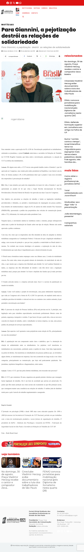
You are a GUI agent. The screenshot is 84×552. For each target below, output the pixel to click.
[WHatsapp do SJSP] (20, 4)
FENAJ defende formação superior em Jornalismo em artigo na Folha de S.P (73, 127)
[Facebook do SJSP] (7, 4)
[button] (26, 16)
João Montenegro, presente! (73, 215)
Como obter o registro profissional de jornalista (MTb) (72, 180)
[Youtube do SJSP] (17, 4)
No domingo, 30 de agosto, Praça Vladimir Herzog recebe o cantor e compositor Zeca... (10, 479)
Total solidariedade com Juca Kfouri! (73, 193)
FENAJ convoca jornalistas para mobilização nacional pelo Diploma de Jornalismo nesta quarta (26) (51, 481)
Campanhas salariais (70, 224)
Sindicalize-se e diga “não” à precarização (71, 204)
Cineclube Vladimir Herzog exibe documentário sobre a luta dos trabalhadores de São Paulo (31, 479)
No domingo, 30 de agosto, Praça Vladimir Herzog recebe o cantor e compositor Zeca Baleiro (73, 68)
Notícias (7, 24)
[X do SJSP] (14, 4)
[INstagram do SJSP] (11, 4)
